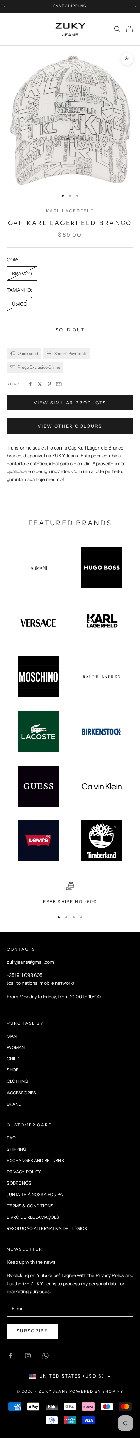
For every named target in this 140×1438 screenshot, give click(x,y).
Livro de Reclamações (33, 1217)
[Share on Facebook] (30, 384)
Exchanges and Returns (35, 1160)
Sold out (70, 329)
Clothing (17, 1081)
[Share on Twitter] (39, 384)
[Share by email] (59, 384)
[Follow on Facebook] (10, 1355)
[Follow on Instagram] (27, 1355)
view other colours (70, 426)
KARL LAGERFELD (70, 210)
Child (13, 1058)
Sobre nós (19, 1183)
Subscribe (32, 1330)
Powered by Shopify (96, 1391)
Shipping (17, 1149)
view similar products (70, 402)
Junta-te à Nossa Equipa (35, 1194)
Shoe (13, 1070)
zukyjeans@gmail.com (30, 962)
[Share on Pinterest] (49, 384)
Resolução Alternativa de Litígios (47, 1228)
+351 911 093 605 (24, 975)
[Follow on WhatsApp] (45, 1355)
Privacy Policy (24, 1171)
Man (12, 1036)
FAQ (11, 1137)
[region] (70, 893)
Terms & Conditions (30, 1205)
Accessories (21, 1092)
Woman (16, 1047)
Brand (14, 1104)
